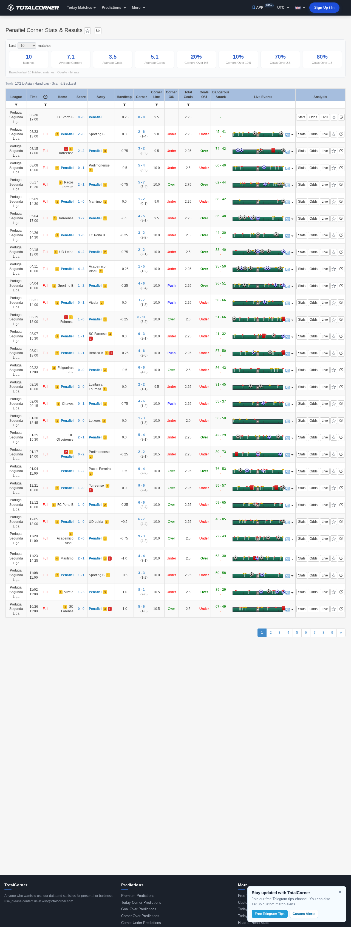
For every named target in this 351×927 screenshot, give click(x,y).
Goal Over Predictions (138, 909)
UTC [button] (281, 7)
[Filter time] (45, 105)
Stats (301, 117)
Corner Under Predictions (141, 923)
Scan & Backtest (64, 83)
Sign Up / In (324, 7)
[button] (300, 8)
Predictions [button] (112, 7)
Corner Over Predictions (140, 916)
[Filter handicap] (124, 105)
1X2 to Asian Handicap (32, 83)
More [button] (136, 7)
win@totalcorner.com (57, 901)
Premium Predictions (137, 896)
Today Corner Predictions (141, 902)
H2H (324, 117)
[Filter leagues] (16, 105)
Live (325, 134)
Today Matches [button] (79, 7)
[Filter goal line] (188, 105)
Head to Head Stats (253, 923)
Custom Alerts (304, 914)
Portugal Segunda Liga (16, 117)
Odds (313, 117)
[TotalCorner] (35, 7)
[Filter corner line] (156, 105)
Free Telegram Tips (270, 914)
